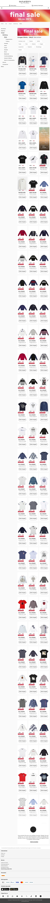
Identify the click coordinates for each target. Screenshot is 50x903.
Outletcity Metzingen (25, 2)
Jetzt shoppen (22, 73)
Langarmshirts (9, 39)
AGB (34, 899)
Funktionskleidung (8, 56)
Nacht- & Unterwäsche (9, 60)
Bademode (6, 54)
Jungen (10, 23)
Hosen (5, 47)
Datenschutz (15, 899)
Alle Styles (3, 28)
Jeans (5, 45)
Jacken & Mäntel (8, 58)
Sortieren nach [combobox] (21, 41)
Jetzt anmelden (34, 842)
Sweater (6, 49)
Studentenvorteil (5, 867)
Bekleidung (15, 23)
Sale (6, 23)
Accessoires (5, 64)
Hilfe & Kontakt (4, 862)
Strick (5, 51)
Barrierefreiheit (21, 899)
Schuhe (4, 62)
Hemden (6, 43)
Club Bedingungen (38, 899)
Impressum (10, 899)
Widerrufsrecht (4, 865)
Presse (2, 856)
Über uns (3, 853)
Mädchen (3, 30)
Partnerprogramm (5, 864)
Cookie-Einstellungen (28, 899)
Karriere (2, 854)
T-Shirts (7, 41)
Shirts (21, 23)
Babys (2, 66)
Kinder (2, 23)
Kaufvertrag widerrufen (6, 869)
